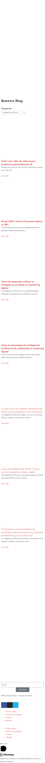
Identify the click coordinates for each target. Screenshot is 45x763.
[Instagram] (10, 705)
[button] (22, 725)
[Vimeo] (15, 705)
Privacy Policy (11, 711)
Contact (9, 717)
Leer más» (5, 176)
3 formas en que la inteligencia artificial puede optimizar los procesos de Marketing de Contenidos (22, 532)
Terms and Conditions (14, 714)
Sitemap (9, 720)
